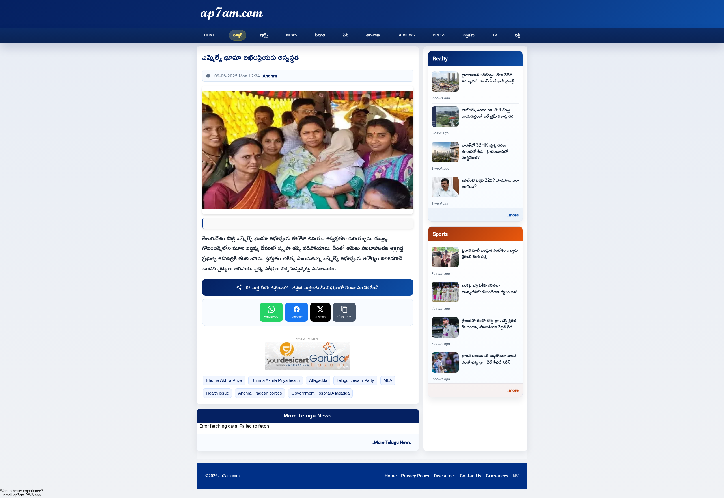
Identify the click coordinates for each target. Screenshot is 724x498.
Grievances (497, 476)
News (291, 35)
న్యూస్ (237, 35)
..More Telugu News (391, 442)
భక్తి (517, 35)
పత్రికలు (469, 35)
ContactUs (470, 476)
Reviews (406, 35)
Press (439, 35)
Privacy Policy (415, 476)
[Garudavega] (307, 356)
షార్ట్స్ (264, 35)
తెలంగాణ (373, 35)
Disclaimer (444, 476)
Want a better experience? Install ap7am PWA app (21, 493)
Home (209, 35)
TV (494, 35)
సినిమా (320, 35)
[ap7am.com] (232, 13)
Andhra (270, 76)
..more (513, 215)
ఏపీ (345, 35)
